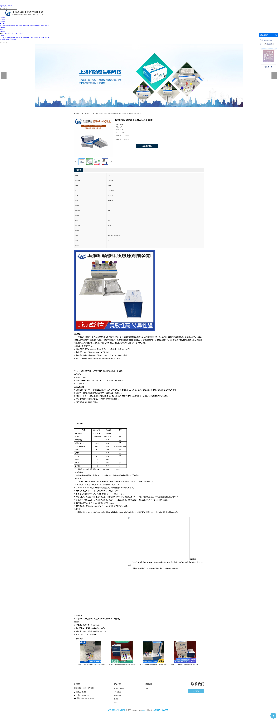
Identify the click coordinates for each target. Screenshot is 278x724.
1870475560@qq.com (6, 5)
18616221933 (3, 6)
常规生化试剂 (31, 25)
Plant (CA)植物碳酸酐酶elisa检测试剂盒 (122, 664)
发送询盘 (196, 691)
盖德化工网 (156, 710)
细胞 (47, 25)
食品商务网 (165, 710)
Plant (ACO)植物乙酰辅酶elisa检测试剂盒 (185, 664)
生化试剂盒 (19, 25)
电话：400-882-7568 (82, 695)
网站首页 (88, 113)
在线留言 (13, 39)
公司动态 (19, 33)
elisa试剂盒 (12, 25)
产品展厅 (2, 35)
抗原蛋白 (43, 25)
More (115, 702)
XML (143, 710)
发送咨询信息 (147, 146)
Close (4, 33)
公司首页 (8, 33)
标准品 (25, 25)
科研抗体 (37, 25)
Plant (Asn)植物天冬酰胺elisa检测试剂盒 (153, 664)
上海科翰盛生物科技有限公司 (116, 710)
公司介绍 (14, 33)
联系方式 (8, 39)
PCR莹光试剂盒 (4, 25)
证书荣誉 (2, 39)
